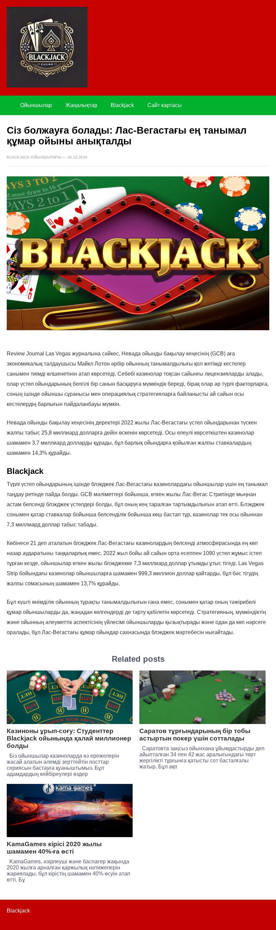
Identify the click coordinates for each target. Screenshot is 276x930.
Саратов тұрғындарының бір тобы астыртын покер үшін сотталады (194, 734)
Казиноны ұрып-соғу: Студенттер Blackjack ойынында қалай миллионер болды (69, 738)
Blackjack (122, 105)
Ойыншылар (36, 105)
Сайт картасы (164, 105)
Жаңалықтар (81, 105)
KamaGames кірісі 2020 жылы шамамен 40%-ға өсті (54, 847)
